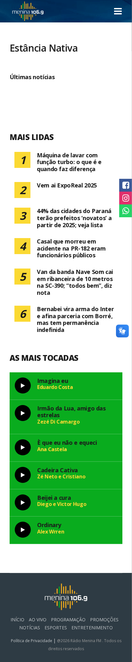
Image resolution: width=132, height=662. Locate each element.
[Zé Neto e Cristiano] (23, 474)
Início (17, 619)
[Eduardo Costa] (23, 385)
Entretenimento (92, 628)
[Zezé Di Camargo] (23, 413)
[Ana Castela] (23, 447)
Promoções (104, 619)
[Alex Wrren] (23, 529)
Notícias (29, 628)
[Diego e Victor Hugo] (23, 502)
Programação (68, 619)
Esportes (56, 628)
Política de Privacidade (32, 640)
